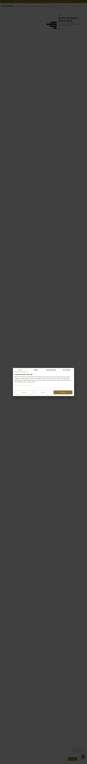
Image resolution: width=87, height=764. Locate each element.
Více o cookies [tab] (66, 370)
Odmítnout (24, 392)
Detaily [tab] (36, 370)
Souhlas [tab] (20, 370)
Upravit (42, 392)
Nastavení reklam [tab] (51, 370)
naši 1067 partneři (22, 376)
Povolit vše (63, 392)
